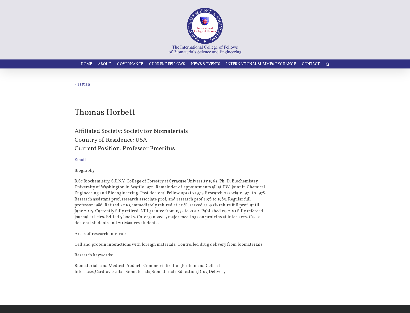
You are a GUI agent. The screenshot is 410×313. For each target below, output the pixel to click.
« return (82, 84)
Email (80, 160)
